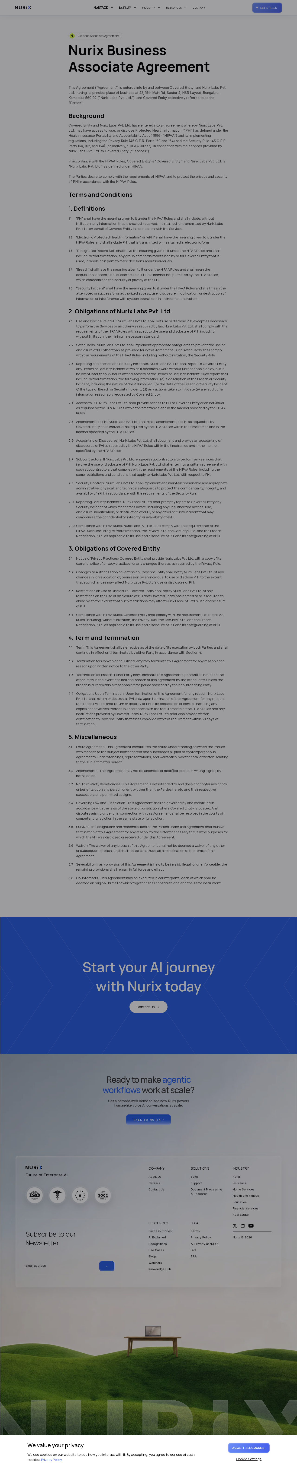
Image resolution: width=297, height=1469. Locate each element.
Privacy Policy (51, 1459)
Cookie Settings (248, 1458)
